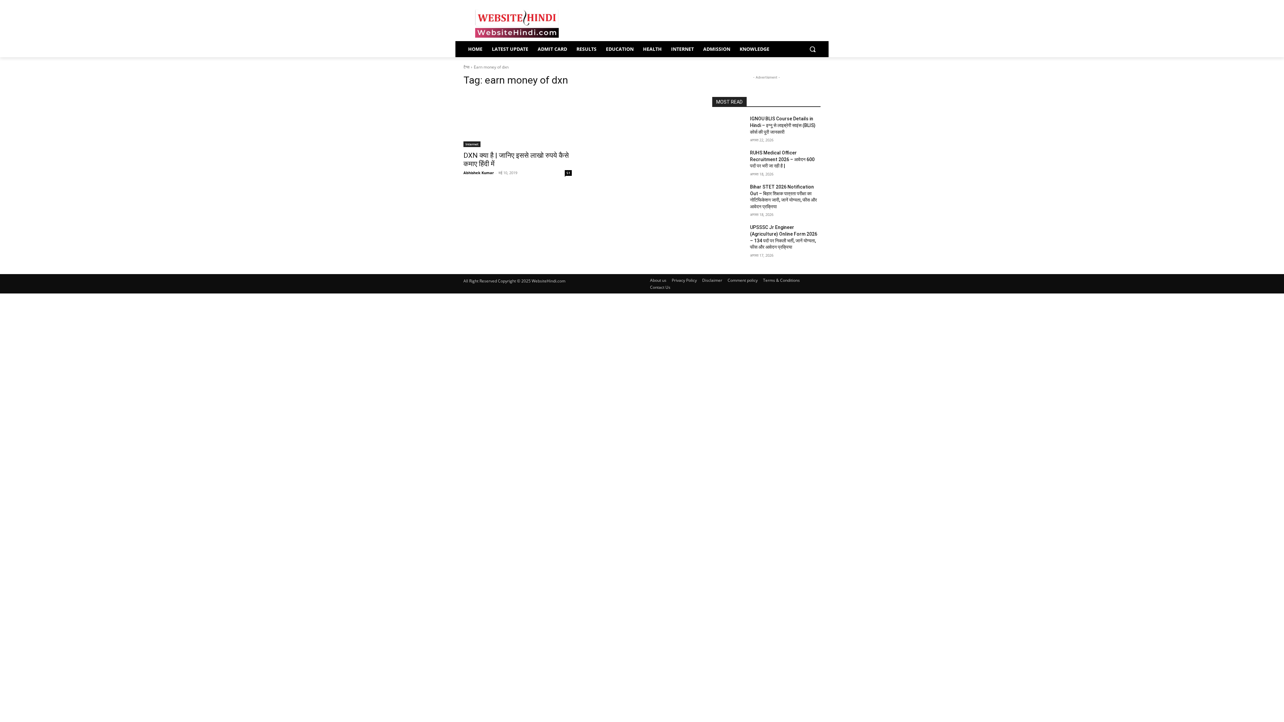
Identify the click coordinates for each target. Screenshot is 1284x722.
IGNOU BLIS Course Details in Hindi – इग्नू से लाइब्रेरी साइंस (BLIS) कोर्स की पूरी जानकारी (783, 125)
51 (568, 172)
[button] (813, 49)
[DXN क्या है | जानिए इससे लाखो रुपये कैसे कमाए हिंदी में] (517, 120)
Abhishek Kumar (478, 172)
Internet (471, 144)
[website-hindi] (516, 23)
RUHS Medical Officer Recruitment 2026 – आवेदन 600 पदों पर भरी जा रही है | (782, 159)
